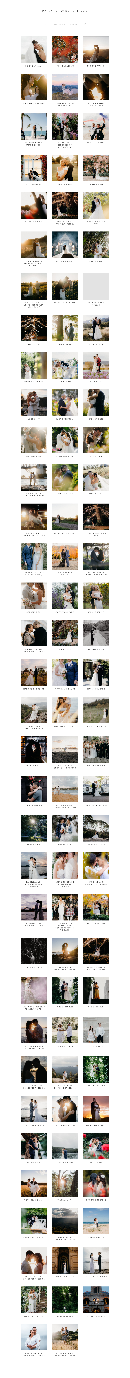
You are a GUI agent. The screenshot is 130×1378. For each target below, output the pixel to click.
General (75, 24)
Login (25, 40)
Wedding (59, 24)
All (47, 24)
